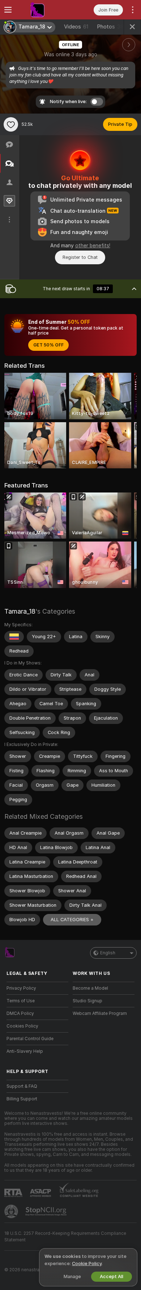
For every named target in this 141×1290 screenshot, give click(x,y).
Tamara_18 (19, 611)
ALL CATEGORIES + (72, 919)
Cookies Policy (22, 1026)
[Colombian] (14, 636)
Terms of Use (21, 1000)
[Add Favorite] (11, 124)
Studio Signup (87, 1000)
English (107, 952)
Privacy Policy (21, 988)
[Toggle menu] (8, 9)
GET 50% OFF (48, 345)
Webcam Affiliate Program (100, 1013)
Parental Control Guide (30, 1038)
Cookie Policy (87, 1263)
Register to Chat (80, 257)
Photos (110, 26)
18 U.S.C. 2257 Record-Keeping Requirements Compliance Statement (65, 1236)
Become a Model (90, 988)
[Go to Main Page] (43, 9)
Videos (76, 26)
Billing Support (22, 1098)
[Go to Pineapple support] (12, 1211)
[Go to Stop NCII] (46, 1211)
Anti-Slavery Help (25, 1051)
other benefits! (92, 245)
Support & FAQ (22, 1086)
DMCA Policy (20, 1013)
